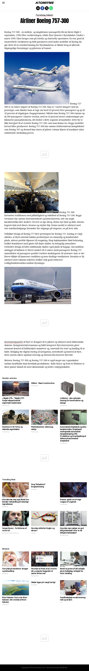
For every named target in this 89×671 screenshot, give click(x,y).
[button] (3, 2)
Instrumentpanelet (13, 341)
